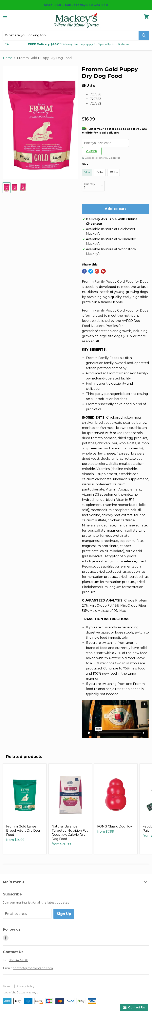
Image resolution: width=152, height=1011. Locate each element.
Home (8, 58)
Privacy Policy (25, 986)
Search (7, 986)
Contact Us (135, 1007)
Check (91, 151)
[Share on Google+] (97, 271)
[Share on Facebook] (84, 271)
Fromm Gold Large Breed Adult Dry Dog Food (23, 831)
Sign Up (64, 914)
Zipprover (114, 157)
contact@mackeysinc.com (33, 968)
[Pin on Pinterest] (103, 271)
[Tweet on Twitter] (90, 271)
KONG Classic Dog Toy (114, 826)
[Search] (144, 35)
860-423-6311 (18, 960)
